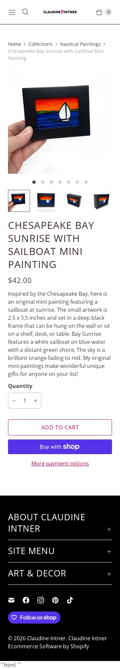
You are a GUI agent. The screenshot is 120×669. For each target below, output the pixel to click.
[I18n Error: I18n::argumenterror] (19, 201)
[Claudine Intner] (60, 12)
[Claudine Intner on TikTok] (74, 600)
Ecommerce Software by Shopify (48, 646)
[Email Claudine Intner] (15, 600)
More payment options (60, 463)
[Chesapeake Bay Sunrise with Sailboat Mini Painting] (60, 122)
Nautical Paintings (80, 44)
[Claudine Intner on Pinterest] (59, 600)
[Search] (25, 12)
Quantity (20, 386)
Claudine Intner (46, 638)
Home (14, 44)
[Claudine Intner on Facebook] (30, 600)
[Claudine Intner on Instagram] (44, 600)
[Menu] (12, 12)
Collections (40, 44)
